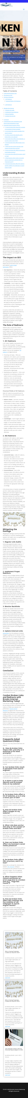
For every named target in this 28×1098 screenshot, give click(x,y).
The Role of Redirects (8, 97)
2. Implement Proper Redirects (11, 112)
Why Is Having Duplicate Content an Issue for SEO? (12, 952)
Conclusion (6, 119)
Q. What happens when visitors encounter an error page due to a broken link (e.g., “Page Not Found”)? (14, 159)
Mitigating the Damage (9, 108)
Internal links (6, 633)
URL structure (11, 866)
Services (7, 1057)
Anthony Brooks (8, 51)
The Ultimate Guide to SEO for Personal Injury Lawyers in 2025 (14, 1049)
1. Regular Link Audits (9, 110)
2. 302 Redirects (8, 104)
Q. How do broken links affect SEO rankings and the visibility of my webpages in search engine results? (14, 165)
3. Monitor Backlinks (9, 114)
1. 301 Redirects (8, 99)
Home (4, 55)
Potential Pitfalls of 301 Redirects (13, 101)
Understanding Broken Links (10, 93)
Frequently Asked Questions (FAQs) (12, 125)
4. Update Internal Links (10, 116)
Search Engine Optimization (13, 55)
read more (7, 977)
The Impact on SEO (8, 95)
